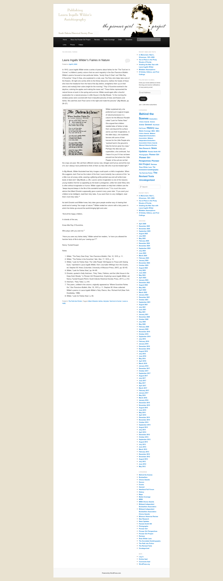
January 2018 (143, 366)
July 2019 (142, 339)
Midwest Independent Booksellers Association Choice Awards (148, 140)
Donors (152, 122)
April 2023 (142, 277)
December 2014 (144, 417)
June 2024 (142, 253)
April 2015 (142, 415)
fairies (100, 301)
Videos (81, 45)
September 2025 (144, 231)
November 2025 (144, 228)
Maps (157, 128)
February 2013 (144, 452)
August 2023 (143, 268)
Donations (129, 39)
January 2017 (143, 393)
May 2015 (142, 412)
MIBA (153, 131)
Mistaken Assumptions (147, 69)
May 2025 (142, 238)
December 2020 (144, 317)
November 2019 (144, 331)
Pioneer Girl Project (149, 162)
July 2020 (142, 322)
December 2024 (144, 243)
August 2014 (143, 427)
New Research (145, 148)
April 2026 (142, 223)
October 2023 (143, 265)
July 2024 (142, 251)
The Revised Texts (148, 174)
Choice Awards (144, 122)
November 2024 (144, 246)
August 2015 (143, 407)
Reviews (97, 39)
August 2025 (143, 233)
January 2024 (143, 260)
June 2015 (142, 410)
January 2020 (143, 329)
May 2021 (142, 312)
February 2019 (144, 341)
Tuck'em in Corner (116, 301)
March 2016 (143, 398)
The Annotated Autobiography (148, 168)
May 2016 (142, 395)
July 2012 (142, 461)
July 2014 (142, 429)
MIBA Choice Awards (146, 502)
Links (64, 45)
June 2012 (142, 464)
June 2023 (142, 273)
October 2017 (143, 371)
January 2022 (143, 295)
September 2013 (144, 439)
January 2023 (143, 280)
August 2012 (143, 459)
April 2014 (142, 432)
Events (141, 124)
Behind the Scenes (145, 475)
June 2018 (142, 356)
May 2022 (142, 287)
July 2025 (142, 236)
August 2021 (143, 304)
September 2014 (144, 425)
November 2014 (144, 420)
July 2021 (142, 307)
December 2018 (144, 346)
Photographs (143, 155)
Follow (143, 99)
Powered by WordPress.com (111, 573)
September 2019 (144, 336)
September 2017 (144, 373)
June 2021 (142, 309)
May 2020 (142, 324)
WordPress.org (144, 564)
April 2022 (142, 290)
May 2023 (142, 275)
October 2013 (143, 437)
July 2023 (142, 270)
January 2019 (143, 344)
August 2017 (143, 376)
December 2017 (144, 368)
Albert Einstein (93, 301)
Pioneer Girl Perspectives (148, 531)
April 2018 (142, 361)
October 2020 (143, 319)
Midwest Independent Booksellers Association (147, 135)
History (150, 127)
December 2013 (144, 434)
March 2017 (143, 388)
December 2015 (144, 402)
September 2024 (144, 248)
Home (65, 39)
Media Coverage (109, 39)
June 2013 (142, 447)
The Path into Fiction (75, 301)
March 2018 (143, 363)
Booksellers (153, 119)
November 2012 (144, 456)
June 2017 (142, 380)
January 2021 (143, 314)
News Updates (144, 521)
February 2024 (144, 258)
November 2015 (144, 405)
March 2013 (143, 449)
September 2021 (144, 302)
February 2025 (144, 241)
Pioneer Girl (154, 154)
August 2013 (143, 442)
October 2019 (143, 334)
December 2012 (144, 454)
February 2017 (144, 390)
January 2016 (143, 400)
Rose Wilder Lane (145, 167)
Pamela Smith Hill (154, 152)
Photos (72, 45)
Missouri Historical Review (148, 145)
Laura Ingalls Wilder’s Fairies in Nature (86, 60)
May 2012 (142, 466)
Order (120, 39)
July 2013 (142, 444)
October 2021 (143, 300)
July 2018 (142, 353)
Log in (141, 556)
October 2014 (143, 422)
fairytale (106, 301)
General (148, 124)
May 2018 (142, 358)
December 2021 (144, 297)
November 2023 (144, 263)
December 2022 (144, 282)
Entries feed (143, 559)
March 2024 (143, 255)
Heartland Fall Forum (146, 489)
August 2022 (143, 285)
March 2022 (143, 292)
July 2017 (142, 378)
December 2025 (144, 226)
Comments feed (144, 561)
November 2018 (144, 349)
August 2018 (143, 351)
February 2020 (144, 327)
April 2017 (142, 385)
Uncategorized (147, 180)
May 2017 (142, 383)
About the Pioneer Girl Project (81, 39)
